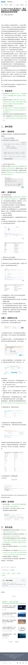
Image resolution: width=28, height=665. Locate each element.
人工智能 (3, 573)
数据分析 (13, 573)
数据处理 (19, 573)
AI (14, 4)
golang (17, 4)
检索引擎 (3, 575)
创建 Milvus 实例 (15, 93)
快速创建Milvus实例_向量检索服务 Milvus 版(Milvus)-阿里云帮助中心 (15, 95)
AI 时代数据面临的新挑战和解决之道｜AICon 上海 (9, 614)
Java (26, 4)
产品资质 (14, 658)
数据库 (8, 573)
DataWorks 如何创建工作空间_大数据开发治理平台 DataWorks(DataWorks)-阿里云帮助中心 (15, 110)
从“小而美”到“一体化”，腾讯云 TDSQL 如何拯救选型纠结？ (9, 606)
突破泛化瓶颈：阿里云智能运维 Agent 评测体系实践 (9, 621)
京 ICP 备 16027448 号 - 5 (14, 657)
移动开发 (22, 4)
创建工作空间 (8, 108)
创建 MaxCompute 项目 (19, 99)
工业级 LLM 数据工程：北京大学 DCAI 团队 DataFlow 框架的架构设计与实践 (9, 628)
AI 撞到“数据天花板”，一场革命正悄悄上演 (9, 635)
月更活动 (6, 4)
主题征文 (11, 4)
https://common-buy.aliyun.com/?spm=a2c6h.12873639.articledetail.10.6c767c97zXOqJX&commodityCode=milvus (15, 552)
